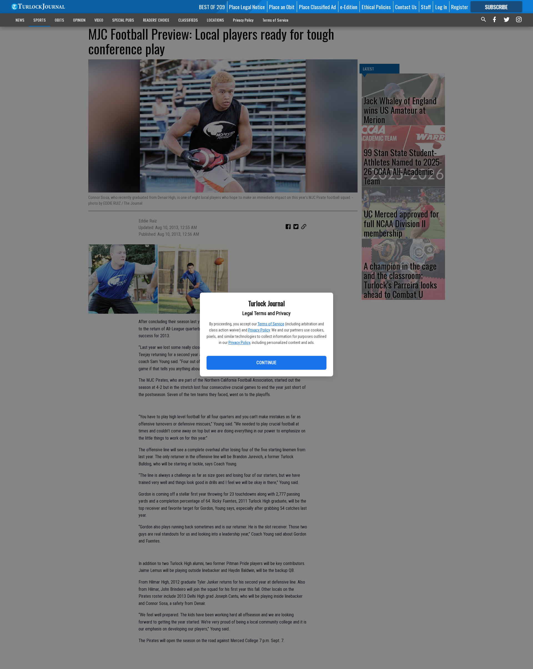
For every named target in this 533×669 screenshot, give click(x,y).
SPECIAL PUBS (123, 20)
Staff (426, 6)
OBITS (59, 20)
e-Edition (348, 6)
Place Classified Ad (317, 6)
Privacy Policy (259, 330)
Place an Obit (282, 6)
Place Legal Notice (247, 6)
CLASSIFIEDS (188, 20)
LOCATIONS (215, 20)
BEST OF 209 (212, 6)
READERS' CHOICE (156, 20)
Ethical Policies (376, 6)
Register (459, 6)
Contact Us (406, 6)
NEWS (20, 20)
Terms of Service (271, 324)
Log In (441, 6)
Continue (266, 362)
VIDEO (98, 20)
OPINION (79, 20)
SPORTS (39, 20)
